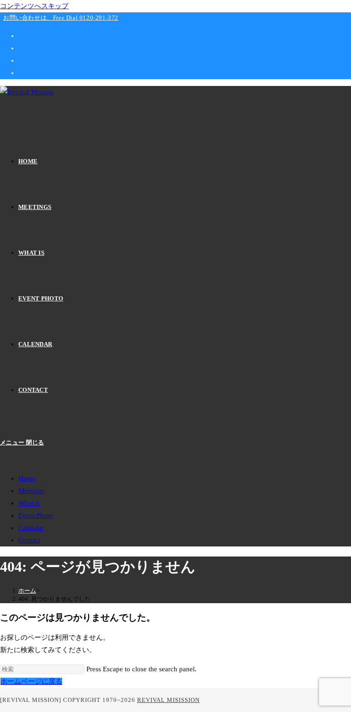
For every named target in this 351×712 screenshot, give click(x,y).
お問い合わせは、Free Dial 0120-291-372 (60, 17)
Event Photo (35, 515)
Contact (29, 540)
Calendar (31, 527)
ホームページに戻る (31, 681)
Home (27, 478)
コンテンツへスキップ (34, 6)
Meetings (31, 490)
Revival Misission (168, 699)
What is (29, 503)
